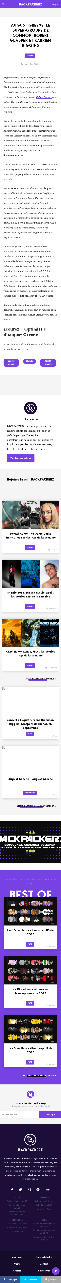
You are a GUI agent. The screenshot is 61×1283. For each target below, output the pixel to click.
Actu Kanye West (44, 1209)
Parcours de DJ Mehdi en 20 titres (44, 1238)
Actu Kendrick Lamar (44, 1201)
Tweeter (33, 1279)
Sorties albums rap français (17, 1206)
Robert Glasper (44, 97)
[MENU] (3, 4)
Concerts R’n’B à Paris (17, 1227)
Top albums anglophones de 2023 (44, 1231)
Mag (54, 4)
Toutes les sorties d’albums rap (17, 1213)
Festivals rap (17, 1231)
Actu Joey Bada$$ (44, 1205)
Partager (13, 1279)
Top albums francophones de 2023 (43, 1225)
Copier (53, 1279)
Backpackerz (30, 4)
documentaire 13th (14, 155)
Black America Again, (15, 87)
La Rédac (30, 64)
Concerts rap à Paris (17, 1223)
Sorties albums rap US (17, 1201)
